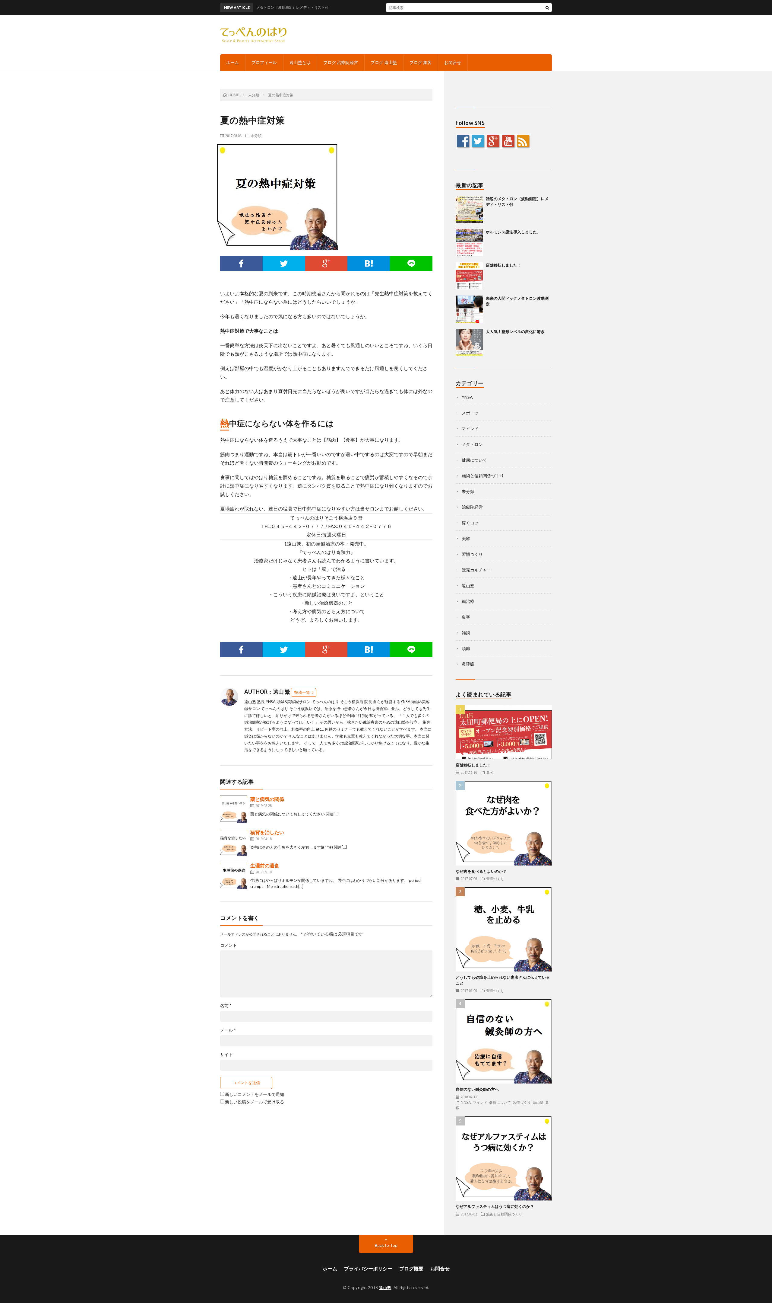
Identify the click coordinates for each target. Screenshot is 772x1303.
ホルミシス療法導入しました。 (513, 231)
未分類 (256, 135)
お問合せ (452, 62)
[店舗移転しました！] (469, 276)
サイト (226, 1054)
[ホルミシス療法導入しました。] (469, 242)
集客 (466, 616)
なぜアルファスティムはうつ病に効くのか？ (495, 1206)
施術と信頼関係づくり (483, 475)
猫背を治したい (267, 832)
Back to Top (386, 1245)
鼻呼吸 (468, 664)
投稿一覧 (302, 692)
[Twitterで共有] (284, 263)
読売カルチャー (476, 569)
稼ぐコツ (470, 522)
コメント (228, 945)
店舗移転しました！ (503, 265)
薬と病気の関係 (267, 799)
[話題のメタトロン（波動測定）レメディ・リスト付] (469, 209)
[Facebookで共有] (241, 263)
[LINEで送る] (411, 263)
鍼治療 (468, 601)
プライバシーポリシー (368, 1268)
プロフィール (264, 62)
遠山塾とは (300, 62)
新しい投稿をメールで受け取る (254, 1101)
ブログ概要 (411, 1268)
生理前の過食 (264, 865)
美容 (466, 538)
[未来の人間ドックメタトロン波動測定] (469, 309)
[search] (547, 7)
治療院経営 (472, 507)
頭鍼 (466, 648)
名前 (226, 1006)
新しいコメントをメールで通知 (254, 1094)
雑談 (466, 632)
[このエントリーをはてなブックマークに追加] (368, 263)
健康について (474, 460)
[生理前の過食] (233, 875)
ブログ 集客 (421, 62)
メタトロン (472, 444)
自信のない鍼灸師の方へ (477, 1089)
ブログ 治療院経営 (340, 62)
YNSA (467, 397)
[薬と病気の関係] (233, 809)
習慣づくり (472, 554)
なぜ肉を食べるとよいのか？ (481, 871)
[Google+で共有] (326, 263)
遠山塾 (468, 585)
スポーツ (470, 412)
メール (228, 1030)
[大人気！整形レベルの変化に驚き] (469, 342)
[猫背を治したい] (233, 842)
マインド (470, 428)
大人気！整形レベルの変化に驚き (515, 331)
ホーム (232, 62)
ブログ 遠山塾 (384, 62)
